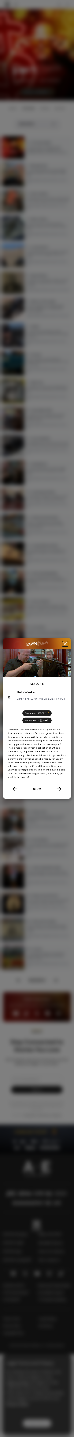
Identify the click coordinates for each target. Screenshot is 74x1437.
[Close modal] (65, 644)
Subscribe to (32, 720)
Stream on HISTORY (35, 713)
